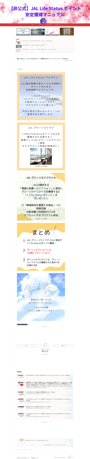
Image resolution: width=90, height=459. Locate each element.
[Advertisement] (45, 64)
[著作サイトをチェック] (43, 351)
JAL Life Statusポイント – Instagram (22, 324)
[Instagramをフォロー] (47, 351)
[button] (64, 346)
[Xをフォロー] (45, 351)
